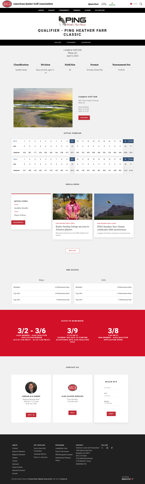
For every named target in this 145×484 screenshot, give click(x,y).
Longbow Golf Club (87, 97)
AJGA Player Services (72, 396)
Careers (15, 458)
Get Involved (100, 10)
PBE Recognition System (64, 455)
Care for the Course (62, 451)
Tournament (71, 42)
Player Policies (20, 215)
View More (84, 117)
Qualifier (57, 42)
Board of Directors (18, 451)
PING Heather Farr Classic (65, 223)
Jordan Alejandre (31, 396)
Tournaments (64, 10)
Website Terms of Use (45, 479)
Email (30, 415)
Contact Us (63, 479)
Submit (111, 413)
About (15, 445)
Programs (59, 445)
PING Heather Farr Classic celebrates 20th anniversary (111, 228)
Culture (14, 461)
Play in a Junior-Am (40, 457)
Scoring (88, 10)
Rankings (76, 10)
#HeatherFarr (18, 222)
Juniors (41, 10)
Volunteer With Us (40, 454)
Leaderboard (86, 42)
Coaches (51, 10)
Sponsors (15, 464)
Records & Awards (18, 470)
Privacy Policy (32, 479)
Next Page (72, 250)
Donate (14, 473)
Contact (15, 448)
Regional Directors (18, 455)
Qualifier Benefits (21, 208)
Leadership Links (61, 448)
